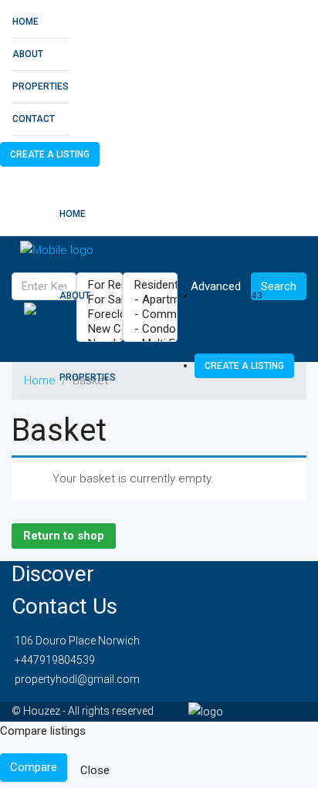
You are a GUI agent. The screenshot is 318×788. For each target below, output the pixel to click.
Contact (33, 118)
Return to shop (63, 536)
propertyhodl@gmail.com (77, 679)
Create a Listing (50, 154)
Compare (33, 767)
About (27, 54)
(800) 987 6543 (230, 295)
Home (25, 21)
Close (95, 770)
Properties (40, 86)
